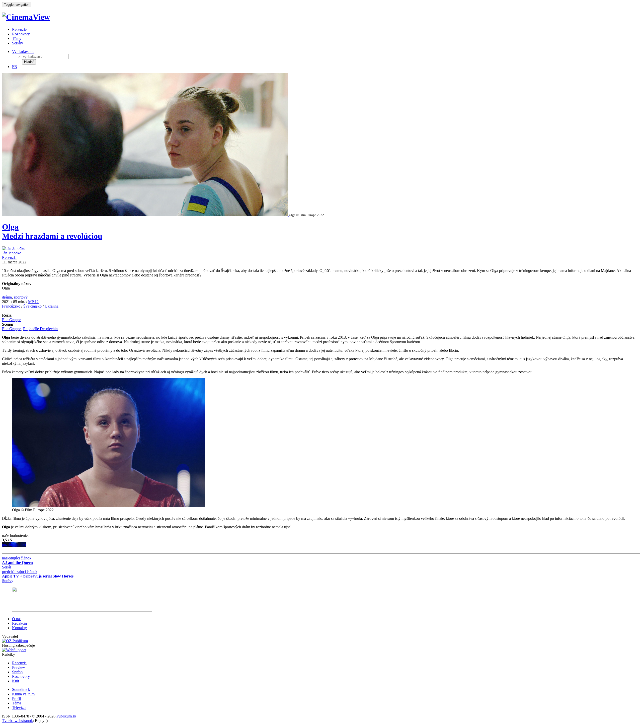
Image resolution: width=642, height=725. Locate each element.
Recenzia (9, 257)
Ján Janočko (11, 253)
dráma (7, 297)
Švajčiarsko (32, 306)
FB (14, 66)
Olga (52, 231)
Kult (15, 681)
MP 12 (33, 302)
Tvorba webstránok (17, 720)
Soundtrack (21, 689)
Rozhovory (21, 34)
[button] (29, 61)
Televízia (19, 707)
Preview (18, 667)
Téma (16, 703)
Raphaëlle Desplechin (40, 329)
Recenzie (19, 29)
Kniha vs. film (23, 694)
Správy (17, 672)
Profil (16, 698)
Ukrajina (51, 306)
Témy (16, 38)
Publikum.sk (66, 716)
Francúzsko (11, 306)
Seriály (17, 43)
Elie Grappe (11, 320)
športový (21, 297)
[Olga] (145, 214)
